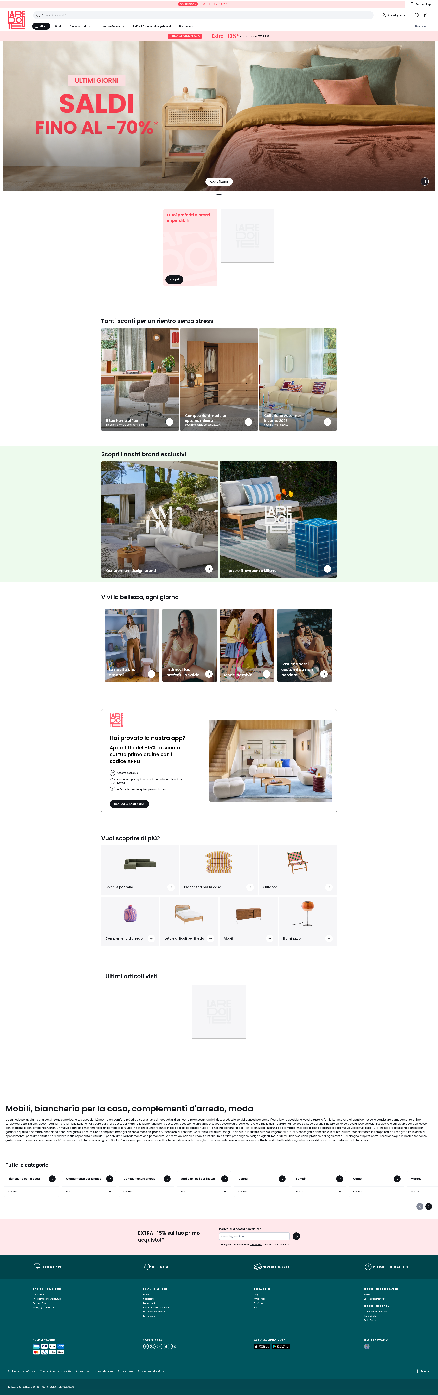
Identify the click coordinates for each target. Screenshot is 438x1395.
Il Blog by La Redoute (43, 1307)
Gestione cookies (125, 1371)
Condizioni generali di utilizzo (151, 1371)
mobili (131, 1124)
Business (420, 26)
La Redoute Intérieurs (375, 1298)
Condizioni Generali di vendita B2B (55, 1371)
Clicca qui (256, 1244)
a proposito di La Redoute (47, 1288)
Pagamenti (149, 1303)
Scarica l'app (40, 1303)
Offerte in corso (82, 1371)
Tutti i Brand (370, 1320)
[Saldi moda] (219, 116)
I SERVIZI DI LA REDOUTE (155, 1288)
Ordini (146, 1294)
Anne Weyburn (371, 1316)
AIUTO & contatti (263, 1288)
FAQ (256, 1294)
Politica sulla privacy (103, 1371)
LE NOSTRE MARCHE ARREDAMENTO (381, 1288)
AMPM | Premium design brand (152, 26)
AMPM (367, 1294)
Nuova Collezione (113, 26)
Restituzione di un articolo (156, 1307)
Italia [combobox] (423, 1371)
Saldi (58, 26)
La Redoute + (150, 1316)
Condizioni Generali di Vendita (21, 1371)
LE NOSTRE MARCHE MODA (376, 1306)
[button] (426, 15)
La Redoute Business (154, 1311)
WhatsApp (259, 1298)
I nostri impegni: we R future (47, 1298)
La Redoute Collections (376, 1311)
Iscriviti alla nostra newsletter (240, 1229)
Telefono (258, 1303)
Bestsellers (186, 26)
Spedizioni (148, 1298)
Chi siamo (38, 1294)
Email (257, 1307)
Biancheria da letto (82, 26)
